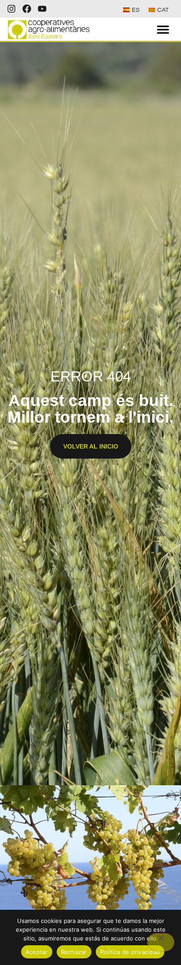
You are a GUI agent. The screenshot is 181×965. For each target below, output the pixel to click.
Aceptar (36, 951)
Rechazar (74, 951)
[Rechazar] (160, 942)
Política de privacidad (130, 951)
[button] (163, 29)
